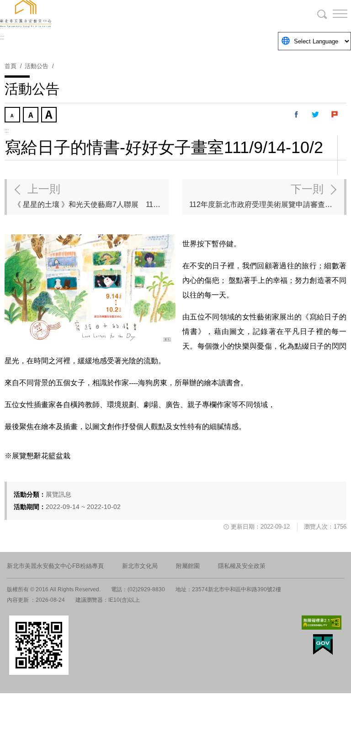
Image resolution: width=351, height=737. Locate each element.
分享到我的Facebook (296, 114)
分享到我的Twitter (316, 114)
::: (2, 37)
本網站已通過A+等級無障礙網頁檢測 (322, 622)
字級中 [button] (31, 115)
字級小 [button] (13, 115)
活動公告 (36, 66)
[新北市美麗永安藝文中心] (175, 13)
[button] (332, 13)
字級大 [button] (50, 115)
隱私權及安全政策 (242, 565)
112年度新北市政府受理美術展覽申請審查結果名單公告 (266, 195)
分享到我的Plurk (335, 114)
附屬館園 (188, 565)
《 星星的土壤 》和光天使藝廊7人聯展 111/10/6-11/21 (91, 195)
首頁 (10, 66)
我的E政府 (323, 644)
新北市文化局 (140, 565)
